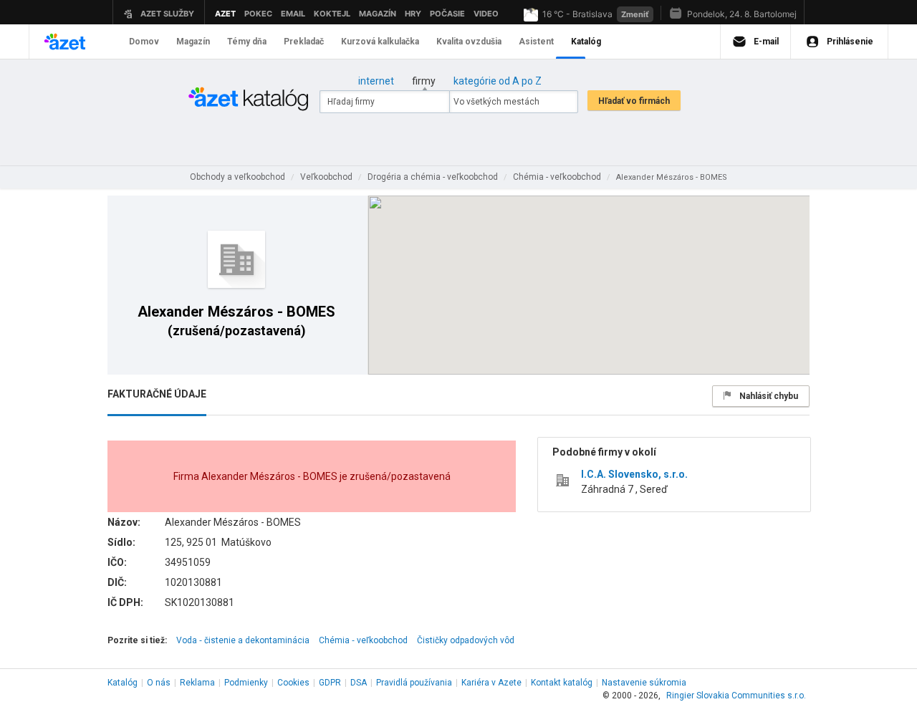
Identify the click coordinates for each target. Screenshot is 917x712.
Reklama (197, 683)
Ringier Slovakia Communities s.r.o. (736, 696)
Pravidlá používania (414, 683)
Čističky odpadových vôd (465, 640)
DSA (358, 683)
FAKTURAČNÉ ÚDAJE (156, 394)
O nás (159, 683)
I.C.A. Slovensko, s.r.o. (634, 474)
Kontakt (561, 683)
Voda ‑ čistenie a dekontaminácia (242, 640)
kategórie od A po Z (497, 81)
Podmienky (246, 683)
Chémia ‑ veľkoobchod (363, 640)
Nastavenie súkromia (644, 683)
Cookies (293, 683)
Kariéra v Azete (491, 683)
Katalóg (122, 683)
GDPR (330, 683)
